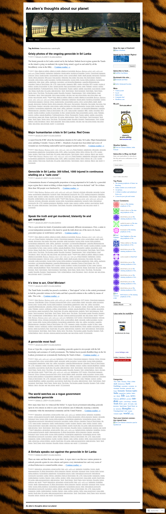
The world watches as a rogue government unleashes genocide (54, 395)
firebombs (65, 78)
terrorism (67, 428)
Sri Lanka (47, 91)
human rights (75, 80)
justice (71, 421)
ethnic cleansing (38, 78)
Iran (86, 304)
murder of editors (39, 113)
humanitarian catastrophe (43, 108)
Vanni (38, 95)
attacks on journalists (68, 71)
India (38, 82)
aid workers (47, 414)
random (35, 154)
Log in (117, 93)
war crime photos (81, 95)
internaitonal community (36, 421)
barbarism (57, 73)
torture (79, 428)
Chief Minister (39, 302)
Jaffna (47, 82)
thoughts (62, 93)
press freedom (62, 309)
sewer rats (40, 117)
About (37, 39)
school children (62, 425)
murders (73, 423)
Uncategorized (37, 315)
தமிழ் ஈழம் (99, 71)
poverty (129, 399)
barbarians (49, 73)
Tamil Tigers (98, 91)
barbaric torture (81, 414)
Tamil (63, 91)
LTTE (54, 84)
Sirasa (33, 91)
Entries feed (118, 95)
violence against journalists (73, 315)
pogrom (95, 86)
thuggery (68, 93)
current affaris (72, 75)
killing (82, 152)
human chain (32, 304)
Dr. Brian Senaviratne (73, 417)
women (130, 411)
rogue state (45, 425)
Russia (70, 88)
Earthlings (117, 386)
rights (100, 423)
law (115, 396)
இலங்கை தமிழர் (87, 71)
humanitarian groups (89, 419)
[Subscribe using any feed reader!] (120, 73)
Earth (128, 383)
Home (31, 39)
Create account (119, 90)
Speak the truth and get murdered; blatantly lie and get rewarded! (59, 217)
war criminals (37, 97)
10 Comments (65, 385)
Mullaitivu (101, 194)
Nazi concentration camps (72, 86)
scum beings (96, 88)
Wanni (93, 154)
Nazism (79, 423)
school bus (53, 425)
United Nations (91, 93)
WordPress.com (119, 99)
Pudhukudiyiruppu (47, 88)
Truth (84, 93)
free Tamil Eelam (89, 78)
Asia (36, 71)
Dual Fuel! (134, 257)
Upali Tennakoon (39, 121)
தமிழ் (94, 71)
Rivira (56, 88)
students (82, 311)
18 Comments (58, 495)
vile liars (69, 95)
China (37, 75)
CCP (82, 300)
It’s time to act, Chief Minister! (46, 282)
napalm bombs (58, 86)
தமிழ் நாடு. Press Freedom (36, 73)
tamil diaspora (94, 311)
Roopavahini (63, 88)
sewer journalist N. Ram (45, 311)
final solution (56, 78)
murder (95, 84)
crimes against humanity (42, 417)
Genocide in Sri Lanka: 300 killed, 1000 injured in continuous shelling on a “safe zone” (65, 173)
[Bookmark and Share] (120, 80)
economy (131, 386)
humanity (53, 194)
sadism (75, 88)
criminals (82, 192)
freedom (98, 78)
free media (72, 78)
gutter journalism (49, 80)
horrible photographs (63, 80)
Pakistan (89, 86)
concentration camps (56, 75)
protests (70, 309)
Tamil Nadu (89, 91)
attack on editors (44, 71)
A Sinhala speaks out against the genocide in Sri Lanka (62, 451)
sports (125, 404)
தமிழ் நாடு (69, 192)
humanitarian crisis (52, 152)
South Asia (40, 91)
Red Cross (41, 154)
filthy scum (48, 78)
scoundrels (87, 88)
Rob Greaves (124, 295)
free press (80, 78)
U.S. (133, 409)
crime (66, 75)
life (51, 84)
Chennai (31, 75)
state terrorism (56, 91)
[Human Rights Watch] (121, 61)
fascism (95, 417)
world (45, 97)
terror (35, 93)
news (83, 86)
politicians (48, 309)
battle (118, 381)
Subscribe (118, 171)
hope (37, 419)
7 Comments (47, 274)
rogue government (34, 425)
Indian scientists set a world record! (125, 187)
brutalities (97, 414)
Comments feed (119, 97)
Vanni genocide (46, 95)
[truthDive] (122, 375)
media (80, 84)
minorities (85, 84)
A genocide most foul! (42, 341)
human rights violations (87, 80)
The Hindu (40, 93)
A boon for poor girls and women (125, 196)
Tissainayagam (77, 93)
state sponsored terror (95, 425)
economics (125, 386)
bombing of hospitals (78, 73)
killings (87, 152)
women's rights (118, 414)
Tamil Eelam (70, 91)
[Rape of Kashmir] (119, 50)
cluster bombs (44, 75)
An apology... (119, 190)
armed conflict (56, 414)
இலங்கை (78, 71)
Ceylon (87, 73)
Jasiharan (53, 82)
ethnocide (95, 150)
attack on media (55, 71)
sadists (81, 88)
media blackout (59, 423)
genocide (31, 80)
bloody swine (65, 73)
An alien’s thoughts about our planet (57, 8)
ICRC (61, 152)
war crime (51, 199)
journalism (60, 82)
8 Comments (88, 333)
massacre (69, 84)
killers (78, 152)
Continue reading (62, 67)
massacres (45, 423)
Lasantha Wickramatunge (90, 82)
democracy (95, 75)
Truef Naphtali (124, 236)
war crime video (92, 95)
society (70, 425)
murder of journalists (40, 86)
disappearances (60, 417)
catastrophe (88, 150)
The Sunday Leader (51, 93)
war (73, 95)
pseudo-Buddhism (34, 88)
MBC (75, 84)
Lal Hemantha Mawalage (73, 82)
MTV (91, 84)
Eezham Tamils (47, 104)
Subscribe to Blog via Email (124, 154)
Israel (42, 82)
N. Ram (50, 86)
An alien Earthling (56, 57)
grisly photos (39, 80)
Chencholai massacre (98, 73)
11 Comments (59, 124)
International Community (69, 194)
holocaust (31, 419)
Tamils (30, 93)
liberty (118, 396)
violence (87, 154)
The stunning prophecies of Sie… (127, 205)
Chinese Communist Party (57, 302)
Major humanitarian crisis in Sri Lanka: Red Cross (59, 132)
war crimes (36, 124)
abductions (38, 414)
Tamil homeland (80, 91)
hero (133, 388)
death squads (87, 75)
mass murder (61, 84)
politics (100, 86)
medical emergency (91, 194)
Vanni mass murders (59, 95)
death (80, 75)
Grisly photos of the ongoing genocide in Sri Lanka (59, 53)
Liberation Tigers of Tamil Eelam (39, 84)
